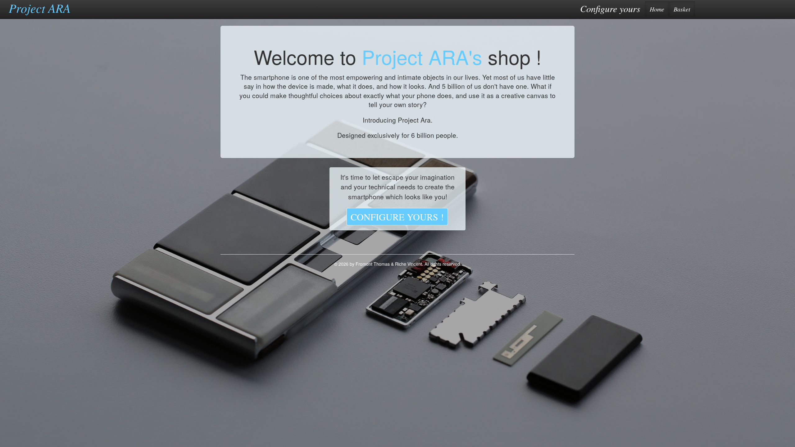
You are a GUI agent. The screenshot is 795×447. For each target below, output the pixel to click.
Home (657, 9)
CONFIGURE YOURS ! (397, 216)
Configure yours (608, 8)
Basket (682, 9)
